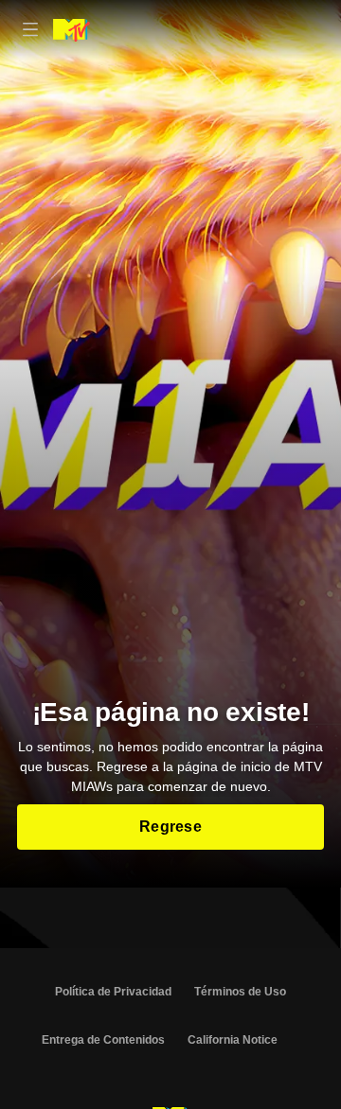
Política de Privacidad (113, 991)
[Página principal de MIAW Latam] (71, 30)
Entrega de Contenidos (103, 1040)
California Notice (233, 1040)
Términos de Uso (240, 991)
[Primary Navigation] (30, 30)
